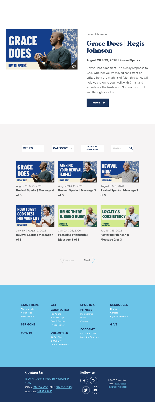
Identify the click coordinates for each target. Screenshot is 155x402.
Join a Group (57, 317)
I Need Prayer (57, 325)
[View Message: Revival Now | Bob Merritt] (120, 171)
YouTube (95, 390)
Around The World (60, 344)
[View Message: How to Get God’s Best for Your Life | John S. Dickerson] (35, 216)
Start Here (30, 305)
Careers (114, 312)
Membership (86, 314)
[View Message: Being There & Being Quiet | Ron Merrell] (77, 216)
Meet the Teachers (89, 337)
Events (26, 333)
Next (89, 260)
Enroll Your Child (88, 333)
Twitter (86, 390)
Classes (84, 321)
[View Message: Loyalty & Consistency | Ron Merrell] (120, 216)
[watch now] (42, 70)
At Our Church (58, 337)
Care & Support (58, 321)
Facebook (84, 380)
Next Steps (26, 312)
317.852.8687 (44, 391)
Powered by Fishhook (117, 386)
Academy (87, 329)
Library (113, 309)
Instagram (93, 380)
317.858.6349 (64, 387)
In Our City (56, 341)
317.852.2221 (40, 387)
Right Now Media (119, 316)
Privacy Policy (120, 383)
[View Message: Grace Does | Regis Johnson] (35, 171)
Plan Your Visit (28, 309)
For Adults (56, 314)
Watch (96, 103)
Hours (83, 317)
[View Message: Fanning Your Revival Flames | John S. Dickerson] (77, 171)
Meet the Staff (28, 316)
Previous (64, 260)
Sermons (28, 324)
